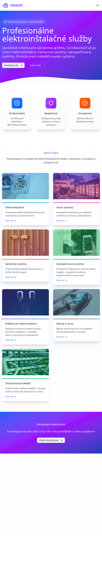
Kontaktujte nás (11, 65)
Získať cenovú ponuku (49, 440)
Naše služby (35, 65)
